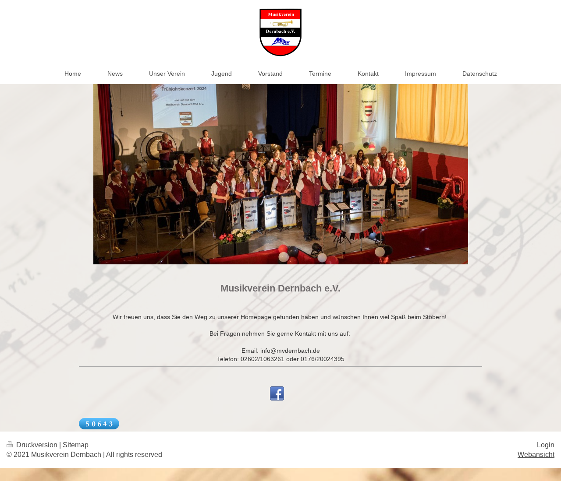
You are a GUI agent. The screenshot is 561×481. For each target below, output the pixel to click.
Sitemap (76, 445)
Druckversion (36, 445)
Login (545, 445)
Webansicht (536, 454)
